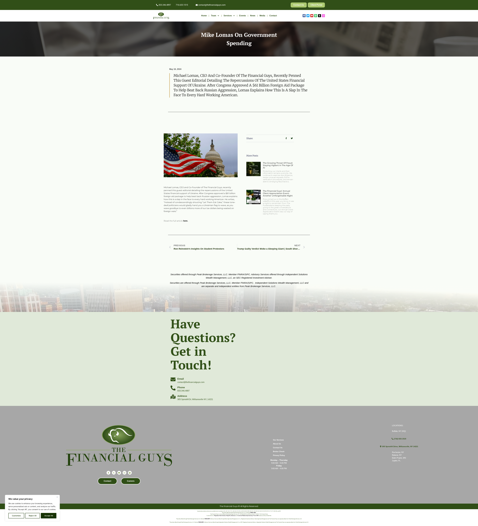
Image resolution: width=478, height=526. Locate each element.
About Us (277, 444)
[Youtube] (311, 15)
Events (242, 16)
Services (228, 16)
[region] (32, 508)
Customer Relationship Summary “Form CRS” (248, 515)
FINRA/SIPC (207, 518)
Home (204, 16)
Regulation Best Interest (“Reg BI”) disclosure (225, 515)
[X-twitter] (114, 473)
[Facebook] (304, 15)
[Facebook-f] (108, 473)
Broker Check (278, 451)
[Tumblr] (319, 15)
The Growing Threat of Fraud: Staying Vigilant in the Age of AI (278, 165)
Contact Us (277, 448)
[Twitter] (307, 15)
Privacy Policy (279, 455)
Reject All (32, 516)
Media (262, 16)
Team (213, 16)
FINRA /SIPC (253, 512)
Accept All (48, 516)
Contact (273, 16)
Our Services (278, 440)
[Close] (57, 497)
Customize (16, 516)
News (252, 16)
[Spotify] (315, 15)
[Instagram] (323, 15)
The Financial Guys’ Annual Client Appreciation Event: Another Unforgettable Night (278, 193)
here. (185, 221)
